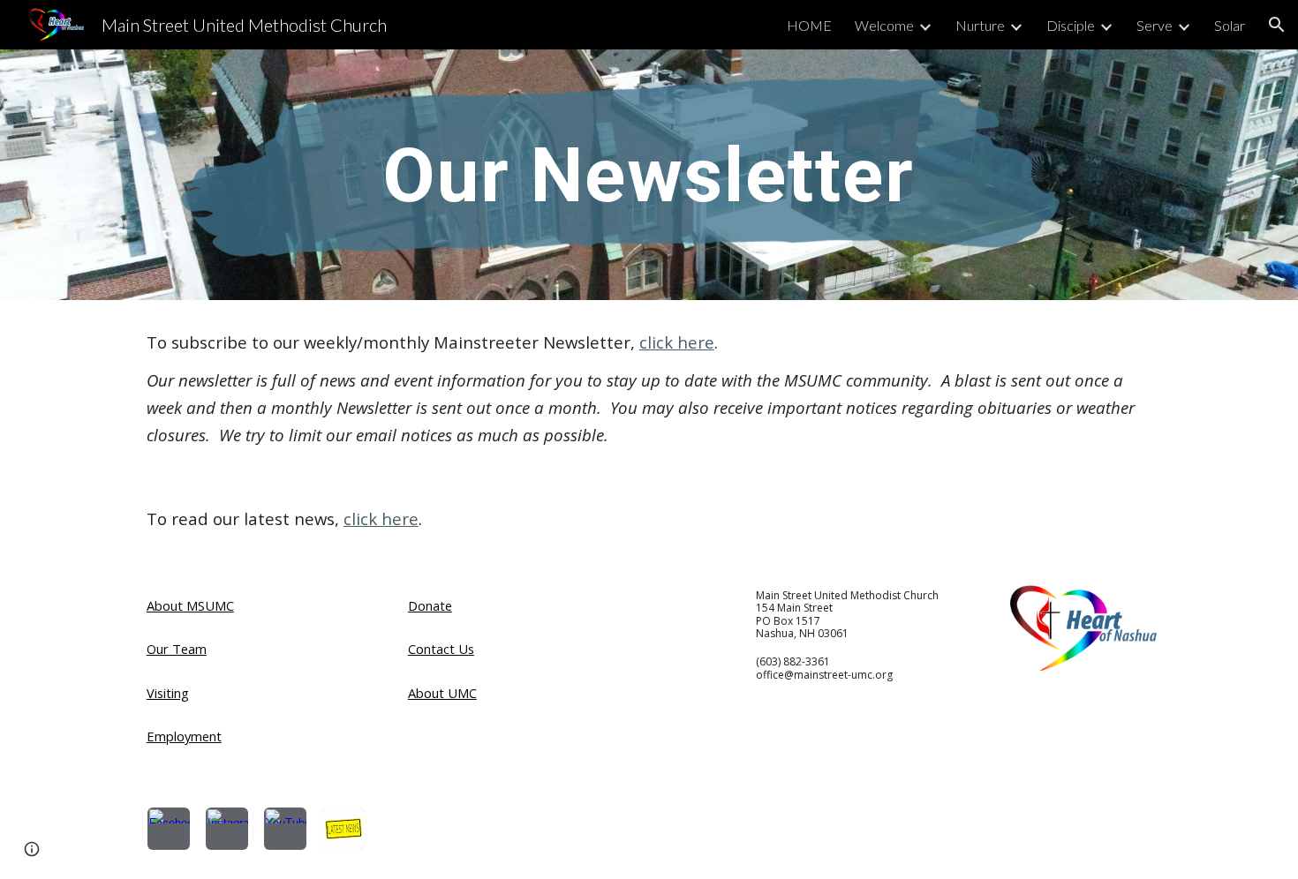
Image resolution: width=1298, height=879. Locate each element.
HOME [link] (809, 25)
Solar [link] (1229, 25)
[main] (649, 174)
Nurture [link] (980, 25)
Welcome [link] (884, 25)
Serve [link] (1154, 25)
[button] (1277, 25)
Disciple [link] (1070, 25)
